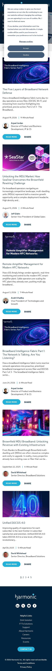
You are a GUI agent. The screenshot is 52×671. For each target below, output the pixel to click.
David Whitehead (18, 472)
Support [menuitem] (26, 627)
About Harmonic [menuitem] (26, 630)
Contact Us (26, 649)
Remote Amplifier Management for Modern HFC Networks (23, 265)
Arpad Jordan (17, 123)
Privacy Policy (26, 667)
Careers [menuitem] (26, 634)
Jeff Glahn (15, 213)
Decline (26, 55)
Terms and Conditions (26, 663)
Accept (26, 48)
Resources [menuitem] (26, 638)
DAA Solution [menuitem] (26, 620)
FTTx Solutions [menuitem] (26, 623)
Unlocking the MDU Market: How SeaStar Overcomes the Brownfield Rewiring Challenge (23, 179)
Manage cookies (26, 41)
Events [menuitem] (26, 641)
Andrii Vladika (17, 297)
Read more (11, 137)
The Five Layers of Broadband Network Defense (25, 90)
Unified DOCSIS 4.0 (14, 522)
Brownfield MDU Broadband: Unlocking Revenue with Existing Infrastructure (25, 443)
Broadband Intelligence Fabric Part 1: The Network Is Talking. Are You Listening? (24, 354)
